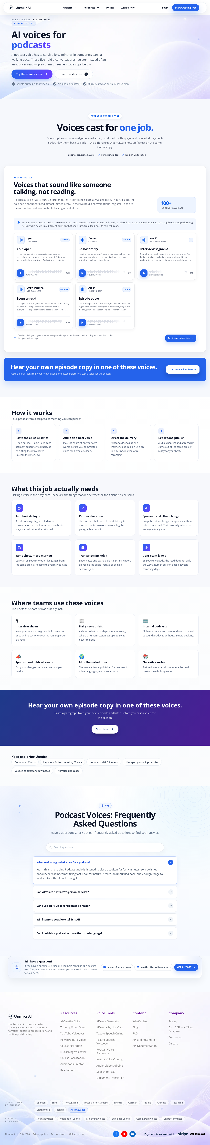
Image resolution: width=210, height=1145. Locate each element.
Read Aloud (67, 1070)
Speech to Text (105, 1071)
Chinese (161, 1102)
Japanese (178, 1102)
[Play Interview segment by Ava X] (143, 273)
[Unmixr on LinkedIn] (132, 1134)
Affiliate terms (76, 1134)
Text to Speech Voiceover (105, 1041)
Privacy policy (40, 1134)
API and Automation (145, 1040)
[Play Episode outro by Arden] (82, 322)
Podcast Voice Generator (105, 1051)
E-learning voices (95, 1118)
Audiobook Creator (72, 1064)
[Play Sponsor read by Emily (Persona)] (20, 322)
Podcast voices (45, 1118)
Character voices (173, 1118)
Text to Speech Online (109, 1033)
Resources (92, 7)
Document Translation (110, 1078)
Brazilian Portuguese (96, 1102)
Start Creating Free (185, 7)
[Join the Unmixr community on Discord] (197, 1134)
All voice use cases (68, 770)
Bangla (60, 1109)
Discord (173, 1043)
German (132, 1102)
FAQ (135, 1033)
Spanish (41, 1102)
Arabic (147, 1102)
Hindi (55, 1102)
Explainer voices (121, 1118)
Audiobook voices (70, 1118)
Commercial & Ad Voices (104, 762)
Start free (105, 729)
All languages (78, 1109)
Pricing (110, 7)
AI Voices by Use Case (109, 1027)
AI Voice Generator (108, 1021)
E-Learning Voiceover (73, 1052)
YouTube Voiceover (72, 1033)
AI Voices (25, 19)
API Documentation (145, 1046)
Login (165, 7)
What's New (128, 7)
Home (14, 19)
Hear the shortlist (74, 74)
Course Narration (71, 1046)
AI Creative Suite (70, 1021)
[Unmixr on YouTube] (124, 1134)
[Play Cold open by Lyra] (20, 273)
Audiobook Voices (25, 762)
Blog (135, 1027)
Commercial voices (146, 1118)
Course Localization (72, 1058)
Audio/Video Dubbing (109, 1065)
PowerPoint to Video (73, 1040)
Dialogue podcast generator (142, 762)
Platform (70, 7)
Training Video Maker (73, 1027)
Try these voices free (32, 74)
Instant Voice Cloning (109, 1059)
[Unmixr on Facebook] (116, 1134)
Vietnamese (43, 1109)
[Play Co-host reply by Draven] (82, 273)
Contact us (175, 1037)
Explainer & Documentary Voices (62, 762)
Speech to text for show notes (32, 770)
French (118, 1102)
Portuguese (71, 1102)
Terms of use (58, 1134)
